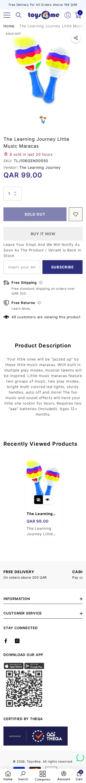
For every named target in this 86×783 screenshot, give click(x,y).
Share (75, 37)
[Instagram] (17, 641)
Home (8, 26)
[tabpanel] (43, 498)
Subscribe (62, 267)
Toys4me (34, 761)
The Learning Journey (40, 167)
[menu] (6, 15)
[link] (8, 776)
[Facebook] (5, 641)
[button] (18, 15)
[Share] (75, 37)
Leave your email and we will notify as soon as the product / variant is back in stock (42, 250)
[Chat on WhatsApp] (80, 756)
